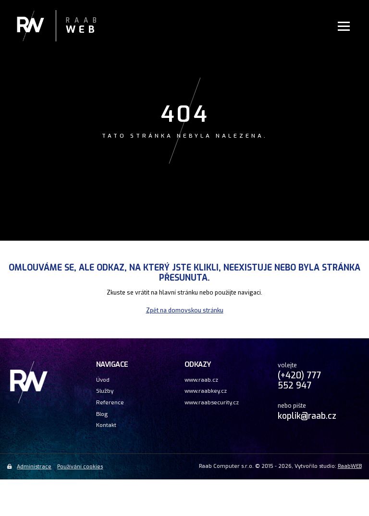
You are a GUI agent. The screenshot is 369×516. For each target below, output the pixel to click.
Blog (102, 414)
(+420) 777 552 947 (299, 380)
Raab (83, 26)
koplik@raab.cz (307, 416)
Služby (104, 391)
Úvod (103, 380)
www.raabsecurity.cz (211, 402)
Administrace (34, 466)
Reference (110, 402)
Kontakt (106, 425)
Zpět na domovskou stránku (184, 310)
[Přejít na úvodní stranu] (28, 402)
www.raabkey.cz (205, 391)
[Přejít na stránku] (40, 26)
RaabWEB (350, 466)
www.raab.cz (201, 380)
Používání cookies (80, 466)
